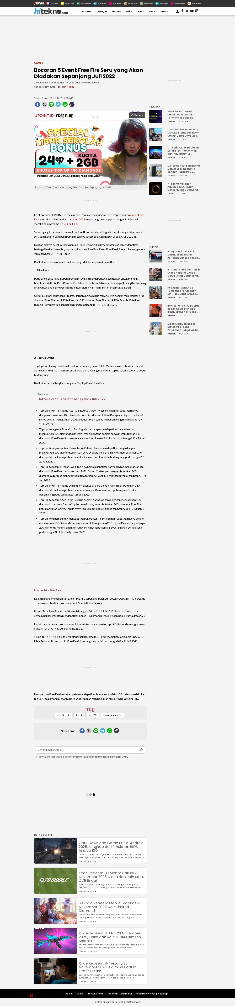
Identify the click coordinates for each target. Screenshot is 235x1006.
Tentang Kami (95, 993)
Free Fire (71, 223)
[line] (51, 105)
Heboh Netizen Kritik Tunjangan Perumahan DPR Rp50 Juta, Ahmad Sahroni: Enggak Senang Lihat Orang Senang (182, 290)
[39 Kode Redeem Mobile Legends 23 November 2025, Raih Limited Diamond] (55, 922)
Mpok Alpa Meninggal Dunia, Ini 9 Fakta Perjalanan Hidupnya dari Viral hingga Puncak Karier (183, 327)
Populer (154, 107)
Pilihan (153, 247)
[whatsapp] (65, 105)
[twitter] (44, 105)
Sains (129, 11)
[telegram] (58, 105)
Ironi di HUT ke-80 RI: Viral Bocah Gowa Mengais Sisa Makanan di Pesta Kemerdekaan (183, 308)
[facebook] (37, 105)
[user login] (177, 12)
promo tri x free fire (112, 715)
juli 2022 (93, 715)
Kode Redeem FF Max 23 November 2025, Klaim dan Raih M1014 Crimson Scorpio (110, 937)
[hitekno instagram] (196, 11)
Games (116, 11)
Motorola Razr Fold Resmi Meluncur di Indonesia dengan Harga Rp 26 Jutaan (183, 168)
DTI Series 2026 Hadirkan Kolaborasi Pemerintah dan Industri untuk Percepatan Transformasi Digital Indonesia (183, 150)
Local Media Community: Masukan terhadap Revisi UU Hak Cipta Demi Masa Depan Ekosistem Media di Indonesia (183, 132)
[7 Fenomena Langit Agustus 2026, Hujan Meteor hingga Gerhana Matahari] (155, 193)
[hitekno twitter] (187, 11)
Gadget (102, 11)
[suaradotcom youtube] (192, 11)
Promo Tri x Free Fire (47, 590)
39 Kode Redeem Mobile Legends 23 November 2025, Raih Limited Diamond (110, 907)
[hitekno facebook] (182, 11)
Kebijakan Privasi (145, 993)
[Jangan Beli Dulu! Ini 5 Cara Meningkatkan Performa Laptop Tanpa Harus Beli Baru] (155, 261)
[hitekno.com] (51, 13)
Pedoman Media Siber (119, 993)
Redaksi (68, 993)
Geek (140, 11)
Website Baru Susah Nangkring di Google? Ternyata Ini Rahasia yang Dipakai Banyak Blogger (181, 114)
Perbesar (138, 115)
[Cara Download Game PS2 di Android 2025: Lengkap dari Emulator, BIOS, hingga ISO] (55, 862)
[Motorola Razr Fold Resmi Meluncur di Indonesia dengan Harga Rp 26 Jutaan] (155, 175)
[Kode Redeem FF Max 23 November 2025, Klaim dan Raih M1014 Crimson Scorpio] (55, 952)
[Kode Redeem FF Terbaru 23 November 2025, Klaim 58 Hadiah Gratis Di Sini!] (55, 982)
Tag (90, 709)
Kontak (80, 993)
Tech (152, 11)
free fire (80, 715)
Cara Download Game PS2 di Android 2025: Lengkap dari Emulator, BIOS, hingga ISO (111, 846)
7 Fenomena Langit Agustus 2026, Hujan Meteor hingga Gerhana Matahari (182, 186)
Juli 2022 (79, 219)
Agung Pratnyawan (45, 86)
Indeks (164, 11)
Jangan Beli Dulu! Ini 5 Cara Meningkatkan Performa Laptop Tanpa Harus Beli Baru (182, 254)
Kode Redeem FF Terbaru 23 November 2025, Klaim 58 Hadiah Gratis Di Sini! (107, 967)
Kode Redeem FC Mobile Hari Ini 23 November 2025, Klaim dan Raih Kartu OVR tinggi (111, 876)
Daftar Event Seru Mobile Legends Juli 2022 (72, 399)
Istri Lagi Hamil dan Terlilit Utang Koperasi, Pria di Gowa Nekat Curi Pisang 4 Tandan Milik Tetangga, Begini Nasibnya (183, 272)
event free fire (64, 715)
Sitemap (163, 993)
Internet (87, 11)
